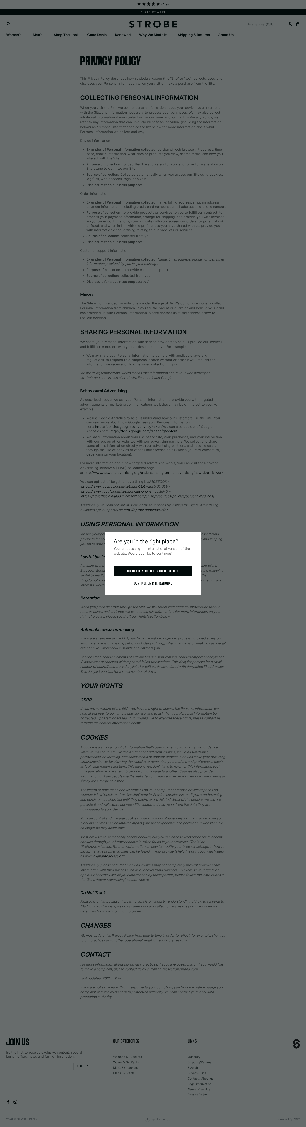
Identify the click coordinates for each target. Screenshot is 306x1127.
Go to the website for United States (153, 571)
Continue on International (153, 583)
